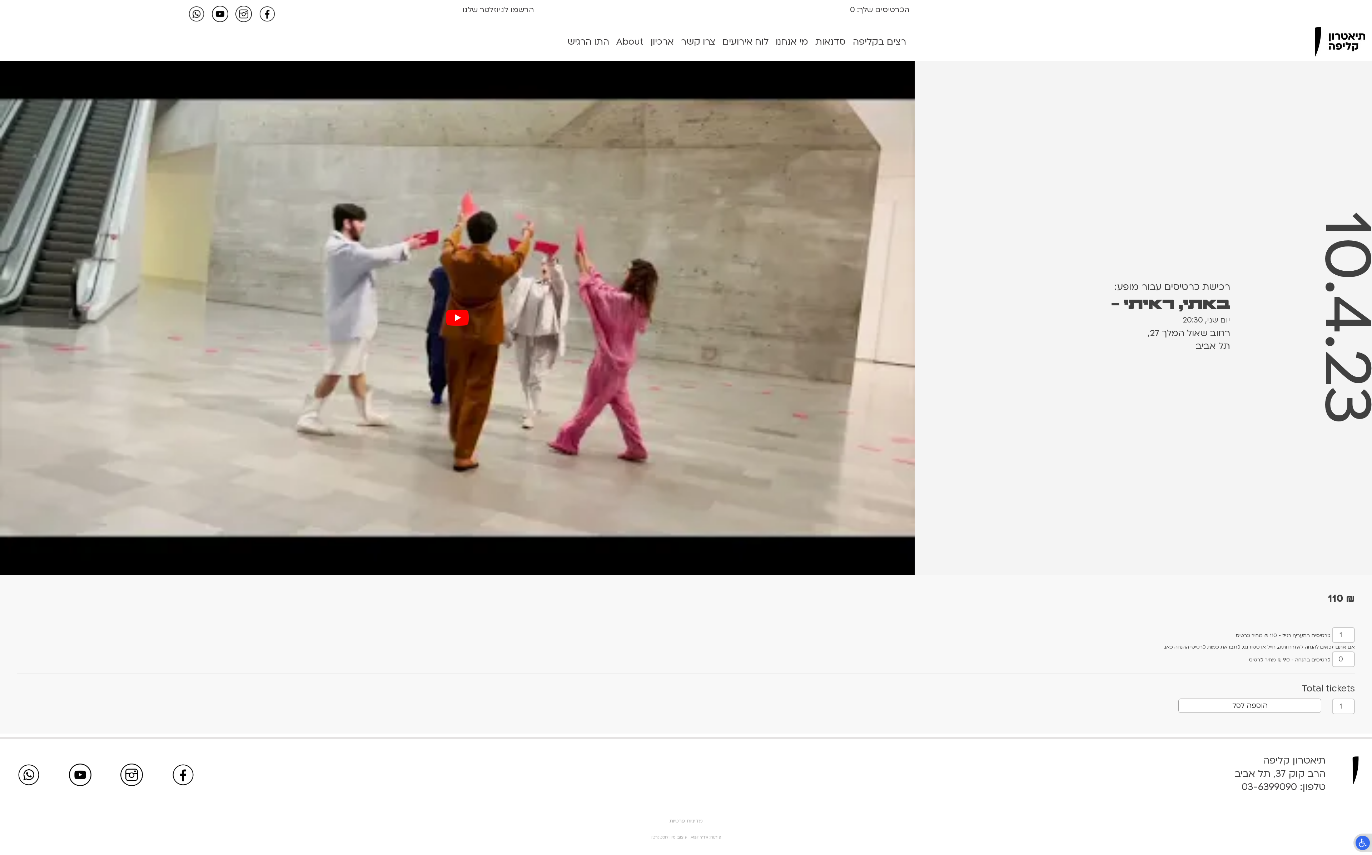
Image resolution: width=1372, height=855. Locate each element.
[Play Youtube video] (457, 318)
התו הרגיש (588, 42)
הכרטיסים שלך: (882, 10)
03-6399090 (1269, 787)
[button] (1363, 843)
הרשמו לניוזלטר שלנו (498, 10)
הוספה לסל (1250, 705)
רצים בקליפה (879, 42)
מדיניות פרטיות (686, 821)
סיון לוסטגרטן (663, 837)
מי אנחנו (792, 42)
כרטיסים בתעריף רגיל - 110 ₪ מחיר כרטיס (1283, 635)
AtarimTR (699, 837)
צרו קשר (698, 42)
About (629, 42)
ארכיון (662, 42)
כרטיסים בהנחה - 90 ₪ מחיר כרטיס (1290, 659)
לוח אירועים (745, 42)
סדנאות (830, 42)
